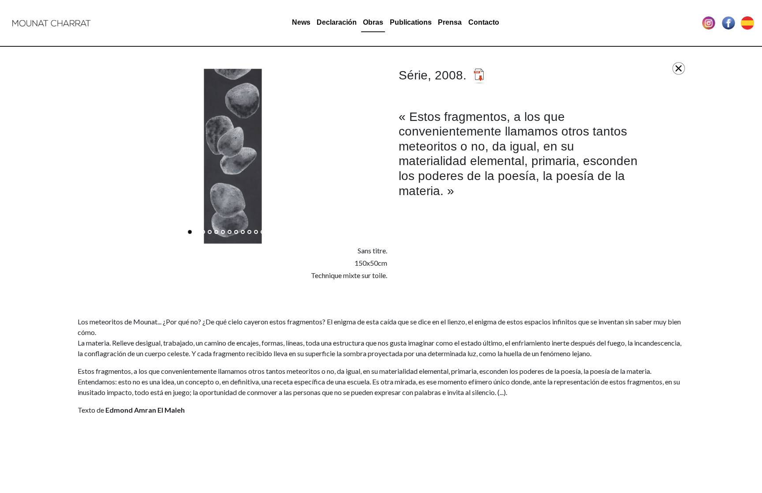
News (301, 22)
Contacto (483, 22)
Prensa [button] (450, 22)
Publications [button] (411, 22)
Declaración (337, 22)
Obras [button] (373, 22)
